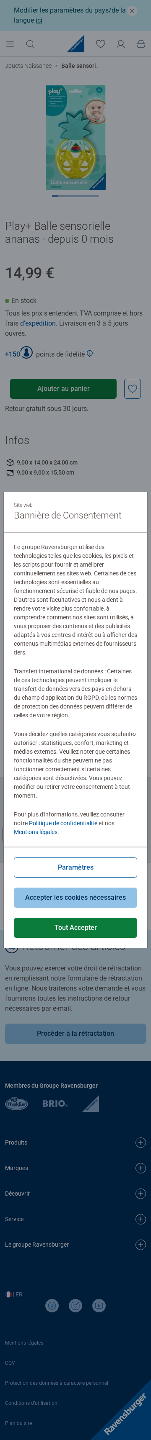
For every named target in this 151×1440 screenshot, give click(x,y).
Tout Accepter (76, 928)
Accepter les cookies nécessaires (75, 897)
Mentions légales (35, 832)
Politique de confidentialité (63, 823)
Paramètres (76, 867)
